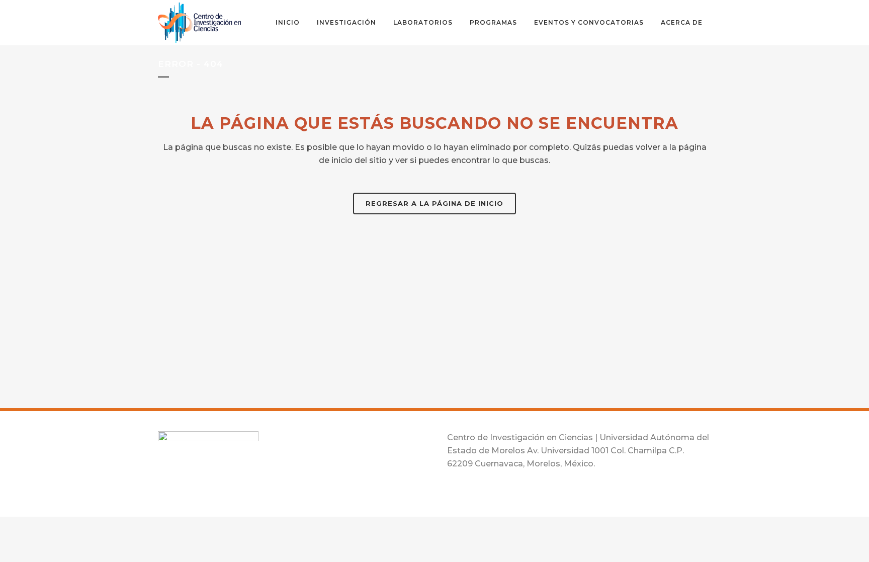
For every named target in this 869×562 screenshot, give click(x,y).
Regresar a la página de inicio (434, 203)
